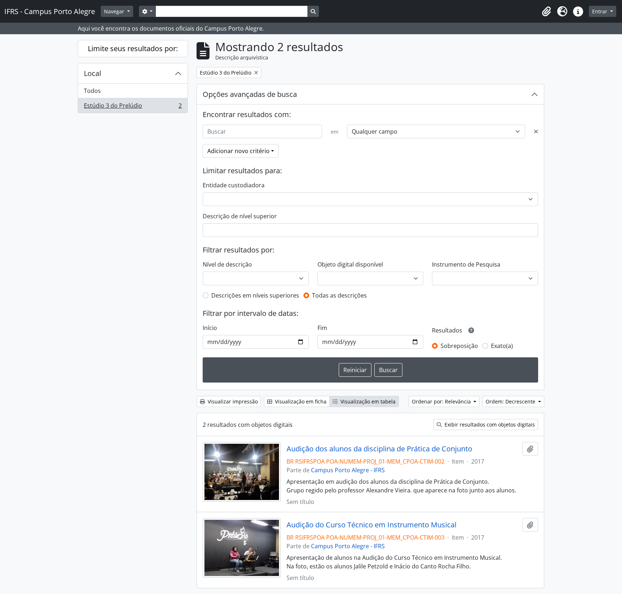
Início (210, 328)
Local (92, 73)
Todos (92, 91)
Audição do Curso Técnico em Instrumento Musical (371, 525)
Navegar (115, 11)
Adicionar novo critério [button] (238, 151)
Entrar (600, 11)
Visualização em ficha (300, 401)
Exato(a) (502, 346)
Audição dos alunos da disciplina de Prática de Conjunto (379, 449)
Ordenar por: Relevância (442, 401)
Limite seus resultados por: (133, 48)
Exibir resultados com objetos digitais (489, 424)
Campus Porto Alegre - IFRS (348, 470)
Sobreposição (459, 346)
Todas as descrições (339, 295)
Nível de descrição (227, 264)
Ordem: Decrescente (511, 401)
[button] (546, 11)
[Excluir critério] (536, 131)
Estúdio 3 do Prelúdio (133, 107)
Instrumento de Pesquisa (466, 264)
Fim (322, 328)
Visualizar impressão (232, 401)
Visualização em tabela (367, 401)
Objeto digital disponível (350, 264)
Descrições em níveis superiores (255, 295)
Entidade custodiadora (234, 185)
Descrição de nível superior (240, 216)
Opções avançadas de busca (250, 94)
